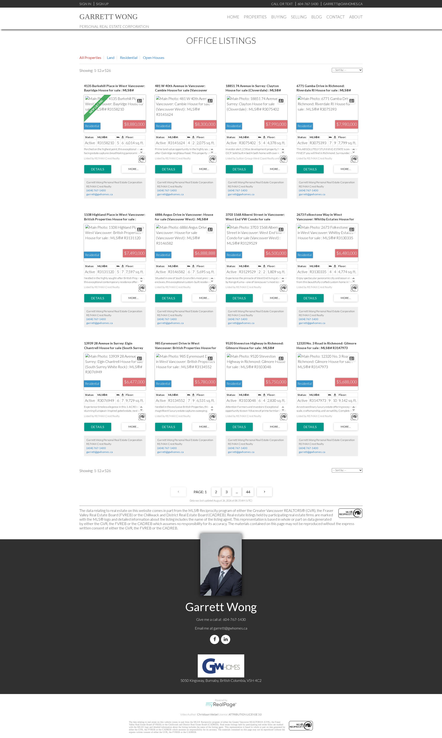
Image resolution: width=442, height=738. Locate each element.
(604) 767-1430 (96, 190)
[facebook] (215, 639)
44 (248, 492)
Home (233, 17)
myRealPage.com (221, 705)
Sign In (85, 4)
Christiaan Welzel (207, 714)
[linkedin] (226, 639)
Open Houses (153, 57)
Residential (128, 57)
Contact (335, 17)
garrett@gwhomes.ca (99, 194)
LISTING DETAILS (97, 169)
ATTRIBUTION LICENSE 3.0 (245, 714)
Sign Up (102, 4)
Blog (316, 17)
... (237, 492)
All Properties (90, 57)
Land (110, 57)
